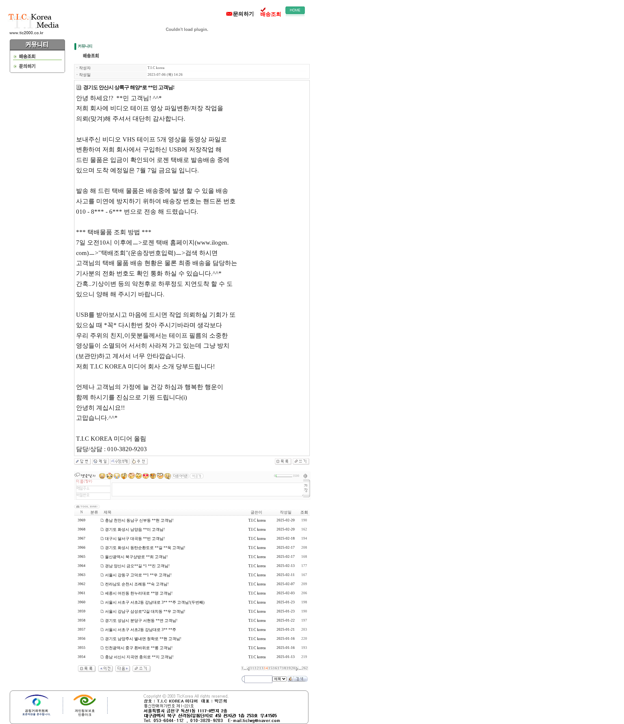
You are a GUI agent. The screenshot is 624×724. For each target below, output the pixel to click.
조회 (304, 512)
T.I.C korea (156, 68)
